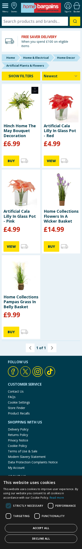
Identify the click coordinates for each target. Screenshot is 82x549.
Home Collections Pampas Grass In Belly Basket (20, 301)
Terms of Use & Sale (22, 451)
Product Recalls (19, 413)
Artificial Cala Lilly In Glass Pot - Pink (19, 216)
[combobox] (41, 21)
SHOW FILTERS (21, 76)
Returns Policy (18, 435)
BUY (11, 160)
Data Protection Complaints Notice (33, 462)
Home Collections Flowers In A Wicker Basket (61, 216)
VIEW (51, 160)
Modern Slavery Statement (27, 457)
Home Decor (66, 58)
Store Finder (16, 408)
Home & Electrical (36, 58)
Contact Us (16, 391)
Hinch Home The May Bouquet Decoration (19, 130)
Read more (57, 497)
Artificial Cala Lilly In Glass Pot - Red (60, 130)
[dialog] (41, 512)
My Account (16, 468)
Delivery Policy (18, 429)
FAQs (12, 397)
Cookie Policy (17, 446)
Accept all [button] (41, 528)
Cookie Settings (19, 402)
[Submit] (75, 21)
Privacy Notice (18, 440)
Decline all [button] (41, 538)
